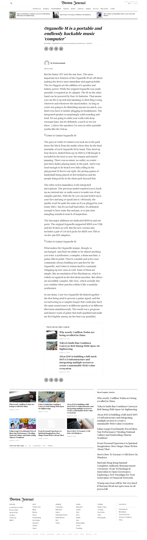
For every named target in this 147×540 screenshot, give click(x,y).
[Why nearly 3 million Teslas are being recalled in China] (51, 335)
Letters (58, 512)
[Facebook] (46, 49)
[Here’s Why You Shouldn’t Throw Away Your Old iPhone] (99, 15)
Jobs (77, 520)
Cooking (100, 509)
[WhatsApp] (61, 49)
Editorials (59, 509)
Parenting (79, 528)
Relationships (80, 523)
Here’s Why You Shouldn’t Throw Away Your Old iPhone (119, 14)
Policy (121, 520)
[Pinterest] (56, 49)
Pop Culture (36, 520)
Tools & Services (124, 514)
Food (77, 515)
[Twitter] (51, 49)
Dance (34, 515)
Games (78, 509)
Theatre (34, 525)
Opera (34, 528)
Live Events (100, 512)
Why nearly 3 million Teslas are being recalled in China (76, 334)
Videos (58, 523)
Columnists (59, 507)
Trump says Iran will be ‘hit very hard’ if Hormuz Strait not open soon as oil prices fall (117, 486)
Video (99, 515)
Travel (78, 525)
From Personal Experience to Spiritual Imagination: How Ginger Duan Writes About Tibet (51, 433)
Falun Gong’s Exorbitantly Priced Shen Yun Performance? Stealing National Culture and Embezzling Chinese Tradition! (22, 434)
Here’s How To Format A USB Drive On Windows (75, 14)
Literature (35, 523)
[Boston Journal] (47, 63)
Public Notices (60, 517)
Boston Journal (59, 63)
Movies (34, 512)
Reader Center (101, 507)
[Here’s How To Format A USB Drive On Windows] (56, 15)
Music (34, 509)
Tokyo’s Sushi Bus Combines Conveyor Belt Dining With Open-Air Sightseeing (33, 14)
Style (77, 512)
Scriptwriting (36, 517)
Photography (101, 517)
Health (78, 517)
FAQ (57, 520)
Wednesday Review (61, 515)
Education (79, 507)
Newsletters (122, 512)
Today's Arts (36, 507)
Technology (47, 43)
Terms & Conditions (125, 517)
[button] (11, 3)
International (123, 509)
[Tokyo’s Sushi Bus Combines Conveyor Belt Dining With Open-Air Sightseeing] (12, 15)
